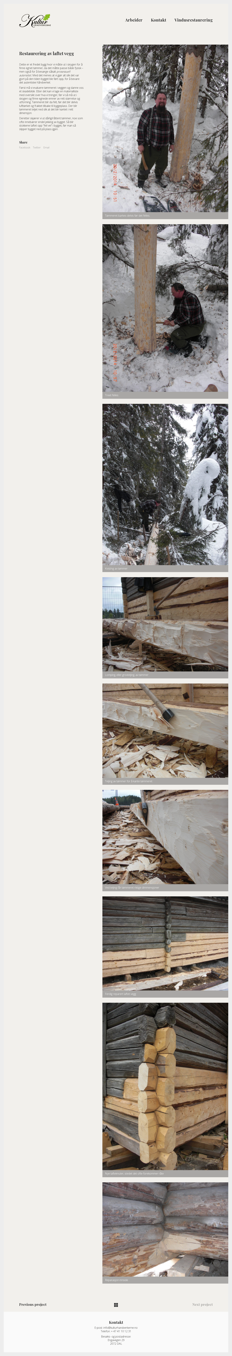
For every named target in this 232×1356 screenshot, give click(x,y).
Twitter (37, 147)
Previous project (33, 1304)
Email (46, 147)
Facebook (24, 147)
